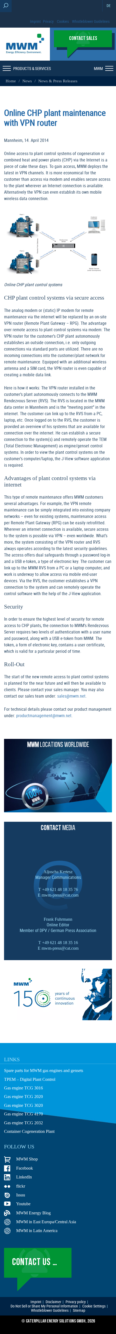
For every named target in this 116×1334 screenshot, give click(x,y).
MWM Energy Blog (33, 1213)
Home (11, 81)
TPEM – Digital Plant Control (29, 1079)
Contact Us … (34, 1262)
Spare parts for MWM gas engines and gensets (43, 1070)
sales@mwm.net (71, 696)
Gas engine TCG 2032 (23, 1123)
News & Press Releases (57, 81)
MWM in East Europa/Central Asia (46, 1221)
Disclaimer (53, 1302)
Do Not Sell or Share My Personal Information (44, 1306)
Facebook (24, 1168)
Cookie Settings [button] (93, 1306)
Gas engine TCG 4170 (23, 1114)
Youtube (23, 1204)
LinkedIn (24, 1177)
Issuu (20, 1195)
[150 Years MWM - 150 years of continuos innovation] (58, 1019)
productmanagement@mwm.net (43, 715)
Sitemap (79, 1310)
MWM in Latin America (36, 1230)
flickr (20, 1186)
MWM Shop (27, 1159)
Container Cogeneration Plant (29, 1131)
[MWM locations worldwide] (58, 811)
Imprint (35, 21)
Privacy (48, 21)
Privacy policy (76, 1302)
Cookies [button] (63, 21)
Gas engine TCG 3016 (23, 1088)
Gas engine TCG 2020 (23, 1096)
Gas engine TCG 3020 (23, 1105)
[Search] (6, 6)
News (27, 81)
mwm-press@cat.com (60, 895)
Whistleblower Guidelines (91, 21)
